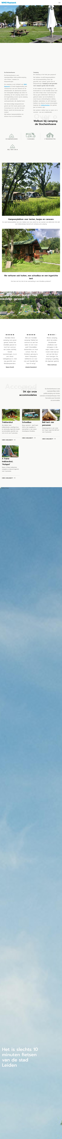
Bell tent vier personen (48, 424)
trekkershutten (45, 105)
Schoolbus (26, 422)
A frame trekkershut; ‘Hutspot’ (7, 461)
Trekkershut (7, 422)
